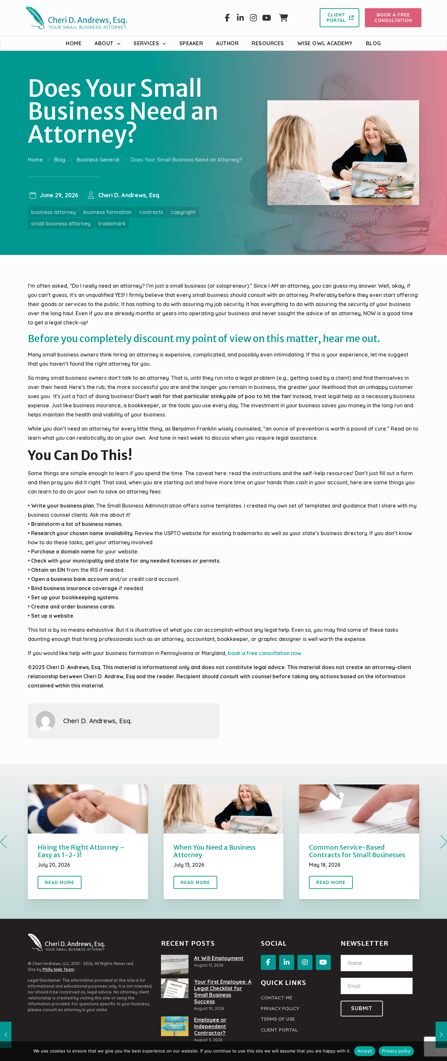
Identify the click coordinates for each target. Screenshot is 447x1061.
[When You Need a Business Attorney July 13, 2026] (441, 1035)
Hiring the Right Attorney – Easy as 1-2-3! (81, 851)
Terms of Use (278, 1019)
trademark (112, 223)
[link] (88, 809)
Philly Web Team (58, 969)
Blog (59, 159)
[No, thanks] (439, 1051)
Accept (364, 1050)
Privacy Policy (280, 1008)
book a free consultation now (264, 653)
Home (35, 159)
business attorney (53, 212)
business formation (107, 212)
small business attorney (61, 223)
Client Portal (279, 1030)
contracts (151, 212)
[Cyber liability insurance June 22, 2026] (5, 1035)
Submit (361, 1008)
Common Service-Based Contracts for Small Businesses (357, 851)
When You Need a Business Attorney (214, 851)
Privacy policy (396, 1050)
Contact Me (276, 997)
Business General (98, 159)
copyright (183, 212)
